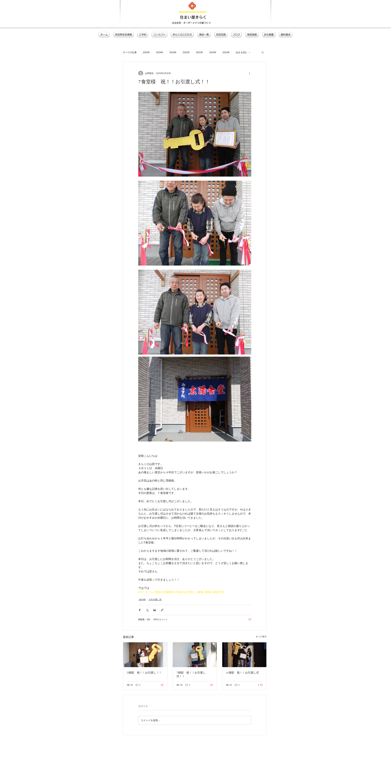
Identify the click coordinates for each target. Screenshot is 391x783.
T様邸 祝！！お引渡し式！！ (191, 674)
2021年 (199, 52)
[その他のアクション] (249, 73)
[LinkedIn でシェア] (154, 610)
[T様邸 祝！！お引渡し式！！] (195, 654)
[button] (262, 52)
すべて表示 (261, 636)
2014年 (142, 599)
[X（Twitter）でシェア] (147, 610)
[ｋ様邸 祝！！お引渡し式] (244, 654)
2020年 (212, 52)
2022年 (186, 52)
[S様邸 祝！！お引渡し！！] (145, 654)
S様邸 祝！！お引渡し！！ (144, 672)
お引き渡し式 (155, 599)
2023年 (173, 52)
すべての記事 (130, 52)
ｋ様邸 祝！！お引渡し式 (242, 672)
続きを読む (241, 52)
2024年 (159, 52)
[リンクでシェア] (162, 610)
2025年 (146, 52)
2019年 (226, 52)
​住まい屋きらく (193, 17)
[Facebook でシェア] (139, 610)
